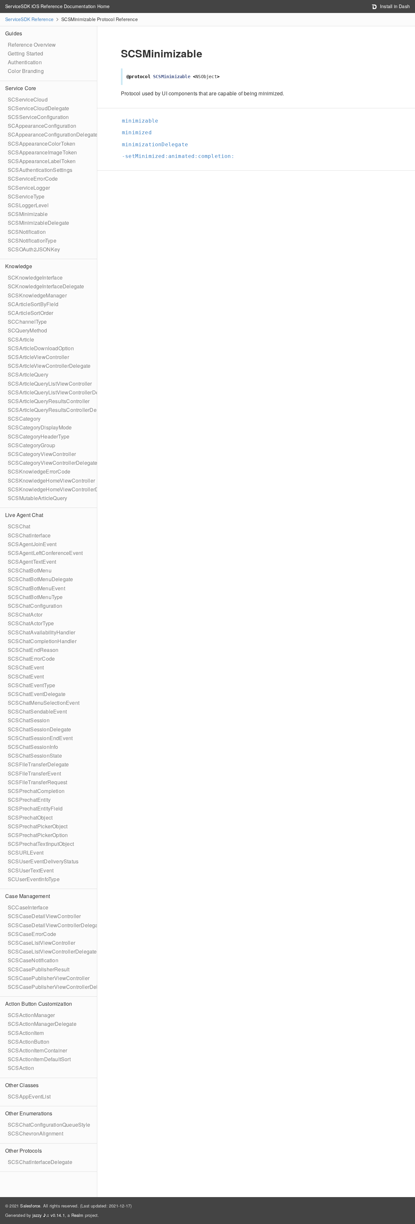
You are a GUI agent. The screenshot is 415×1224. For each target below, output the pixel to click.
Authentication (25, 62)
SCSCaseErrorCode (32, 934)
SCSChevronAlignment (35, 1133)
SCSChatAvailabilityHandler (41, 632)
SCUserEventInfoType (34, 879)
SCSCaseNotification (33, 960)
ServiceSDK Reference (29, 19)
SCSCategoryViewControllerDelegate (53, 462)
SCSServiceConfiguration (38, 117)
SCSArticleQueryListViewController (50, 383)
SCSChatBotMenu (30, 570)
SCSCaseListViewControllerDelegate (52, 951)
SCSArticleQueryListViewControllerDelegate (60, 392)
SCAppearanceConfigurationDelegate (53, 134)
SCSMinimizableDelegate (38, 222)
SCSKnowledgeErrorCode (39, 471)
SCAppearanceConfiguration (42, 125)
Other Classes (22, 1085)
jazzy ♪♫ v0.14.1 (48, 1215)
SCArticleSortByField (33, 304)
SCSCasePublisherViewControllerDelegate (59, 986)
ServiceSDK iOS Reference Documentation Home (57, 6)
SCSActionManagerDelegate (42, 1023)
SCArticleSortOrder (30, 313)
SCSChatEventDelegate (36, 694)
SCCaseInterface (28, 907)
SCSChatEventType (31, 685)
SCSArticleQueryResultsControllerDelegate (59, 410)
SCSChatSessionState (35, 755)
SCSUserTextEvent (30, 870)
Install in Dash (394, 6)
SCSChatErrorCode (31, 658)
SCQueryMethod (27, 330)
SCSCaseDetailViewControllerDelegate (55, 925)
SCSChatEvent (26, 667)
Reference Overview (32, 44)
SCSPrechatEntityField (35, 808)
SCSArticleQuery (28, 374)
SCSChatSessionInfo (33, 746)
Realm (77, 1215)
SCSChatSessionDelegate (39, 729)
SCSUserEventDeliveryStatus (43, 861)
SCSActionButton (28, 1041)
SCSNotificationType (32, 240)
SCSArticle (21, 339)
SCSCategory (24, 418)
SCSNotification (27, 231)
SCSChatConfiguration (35, 605)
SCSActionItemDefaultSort (39, 1059)
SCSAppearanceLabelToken (42, 161)
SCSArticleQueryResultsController (48, 401)
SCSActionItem (26, 1033)
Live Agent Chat (24, 515)
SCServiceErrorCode (33, 178)
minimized (137, 132)
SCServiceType (26, 196)
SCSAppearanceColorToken (42, 143)
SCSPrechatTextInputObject (41, 843)
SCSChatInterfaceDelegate (40, 1162)
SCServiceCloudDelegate (38, 108)
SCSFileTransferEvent (34, 773)
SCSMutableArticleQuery (37, 498)
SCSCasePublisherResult (38, 969)
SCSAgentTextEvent (32, 561)
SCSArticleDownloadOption (41, 348)
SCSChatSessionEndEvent (40, 738)
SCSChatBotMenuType (35, 597)
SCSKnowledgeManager (37, 295)
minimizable (140, 121)
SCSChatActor (25, 614)
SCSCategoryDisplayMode (40, 427)
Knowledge (18, 266)
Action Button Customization (38, 1003)
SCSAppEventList (29, 1096)
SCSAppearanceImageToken (42, 152)
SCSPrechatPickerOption (38, 835)
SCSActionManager (31, 1015)
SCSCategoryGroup (31, 445)
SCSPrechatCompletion (36, 791)
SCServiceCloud (28, 99)
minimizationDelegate (155, 144)
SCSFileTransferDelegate (38, 764)
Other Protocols (23, 1150)
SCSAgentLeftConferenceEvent (45, 553)
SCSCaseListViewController (41, 942)
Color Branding (26, 71)
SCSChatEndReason (33, 650)
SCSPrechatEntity (29, 799)
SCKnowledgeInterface (35, 277)
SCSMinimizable (28, 214)
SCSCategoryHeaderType (38, 436)
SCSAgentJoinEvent (32, 544)
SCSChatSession (29, 720)
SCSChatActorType (31, 623)
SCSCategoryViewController (42, 454)
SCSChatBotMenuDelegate (40, 579)
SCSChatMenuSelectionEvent (43, 702)
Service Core (20, 88)
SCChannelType (27, 321)
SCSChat (19, 526)
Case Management (27, 896)
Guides (13, 33)
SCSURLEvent (25, 852)
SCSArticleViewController (38, 357)
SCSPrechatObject (30, 817)
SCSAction (21, 1068)
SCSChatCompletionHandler (42, 641)
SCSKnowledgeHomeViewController (51, 480)
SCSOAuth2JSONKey (34, 249)
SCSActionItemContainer (37, 1050)
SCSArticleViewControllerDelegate (49, 365)
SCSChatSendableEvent (37, 711)
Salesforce (30, 1206)
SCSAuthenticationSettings (40, 170)
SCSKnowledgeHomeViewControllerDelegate (62, 489)
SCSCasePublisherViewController (48, 978)
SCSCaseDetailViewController (44, 916)
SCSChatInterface (29, 535)
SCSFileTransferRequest (37, 782)
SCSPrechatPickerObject (37, 826)
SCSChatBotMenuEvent (36, 588)
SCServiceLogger (29, 187)
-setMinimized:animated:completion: (178, 156)
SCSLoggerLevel (28, 205)
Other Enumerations (29, 1113)
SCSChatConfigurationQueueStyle (49, 1124)
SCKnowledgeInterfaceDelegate (46, 286)
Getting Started (25, 53)
